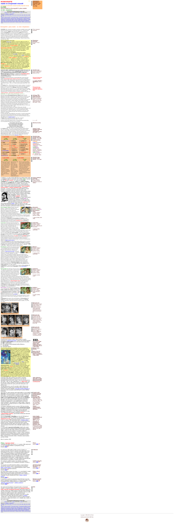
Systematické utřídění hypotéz (24, 17)
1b (7, 14)
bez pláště (15, 54)
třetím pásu (8, 41)
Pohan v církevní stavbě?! (6, 17)
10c (27, 14)
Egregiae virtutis (24, 419)
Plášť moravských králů (5, 18)
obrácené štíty (16, 362)
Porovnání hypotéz (14, 17)
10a (22, 14)
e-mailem (25, 495)
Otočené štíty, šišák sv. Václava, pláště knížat (14, 19)
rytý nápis (15, 293)
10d (29, 14)
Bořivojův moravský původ (7, 482)
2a (8, 14)
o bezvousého (23, 266)
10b (25, 14)
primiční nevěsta (11, 116)
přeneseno (16, 134)
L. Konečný (11, 13)
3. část (21, 12)
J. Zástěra (6, 13)
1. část (5, 12)
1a (5, 14)
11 (1, 16)
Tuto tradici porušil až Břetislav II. (22, 388)
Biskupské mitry (20, 18)
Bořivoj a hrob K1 (19, 482)
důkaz (23, 361)
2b (10, 14)
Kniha (2, 21)
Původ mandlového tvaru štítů (11, 20)
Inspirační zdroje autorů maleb (9, 21)
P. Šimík (2, 14)
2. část (13, 12)
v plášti (22, 55)
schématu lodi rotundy (11, 340)
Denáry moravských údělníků (23, 20)
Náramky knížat (18, 21)
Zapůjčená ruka (13, 18)
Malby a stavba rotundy (10, 240)
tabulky (13, 203)
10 (20, 14)
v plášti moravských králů (9, 251)
